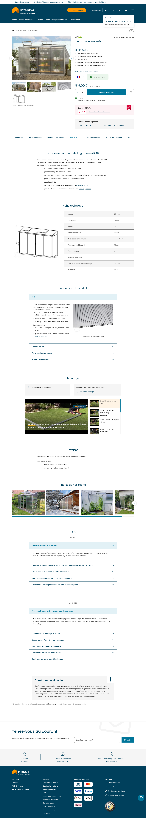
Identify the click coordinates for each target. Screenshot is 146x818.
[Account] (112, 10)
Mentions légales (49, 789)
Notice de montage (87, 391)
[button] (126, 10)
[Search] (105, 10)
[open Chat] (141, 798)
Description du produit (55, 137)
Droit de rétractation (50, 806)
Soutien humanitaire (50, 786)
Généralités (19, 137)
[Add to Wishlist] (130, 92)
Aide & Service (17, 786)
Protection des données (52, 796)
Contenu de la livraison (91, 137)
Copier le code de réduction (99, 112)
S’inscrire (127, 740)
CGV (44, 793)
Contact (15, 782)
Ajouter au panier (106, 92)
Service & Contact (77, 10)
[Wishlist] (119, 10)
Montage (73, 137)
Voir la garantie (82, 185)
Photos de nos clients (114, 137)
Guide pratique (96, 10)
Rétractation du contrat (20, 789)
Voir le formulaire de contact (120, 21)
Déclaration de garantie (51, 810)
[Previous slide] (12, 58)
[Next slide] (71, 58)
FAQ (129, 137)
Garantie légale (48, 803)
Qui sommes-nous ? (50, 782)
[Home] (13, 31)
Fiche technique (35, 137)
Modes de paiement (50, 799)
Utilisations (47, 813)
